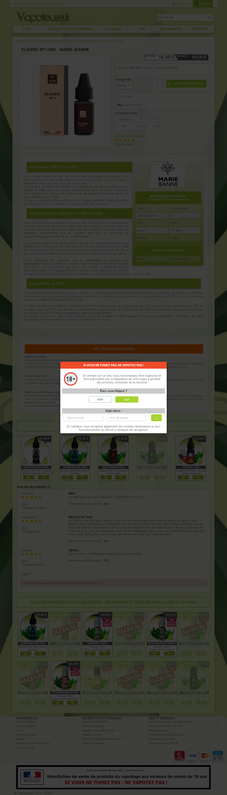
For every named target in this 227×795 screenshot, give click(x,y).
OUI (127, 399)
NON (100, 399)
